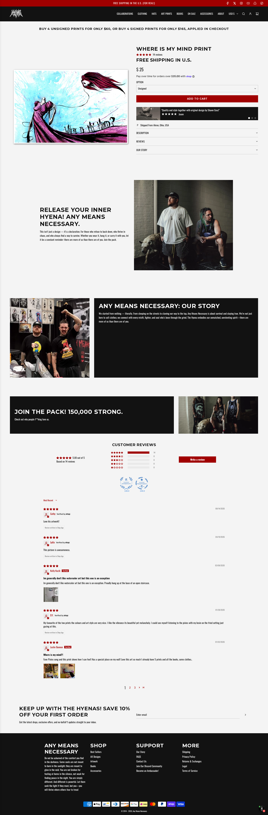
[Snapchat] (255, 3)
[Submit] (245, 714)
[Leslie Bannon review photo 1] (50, 671)
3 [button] (135, 687)
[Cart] (257, 13)
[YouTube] (248, 3)
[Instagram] (241, 3)
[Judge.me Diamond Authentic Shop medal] (126, 483)
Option (139, 82)
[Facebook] (227, 3)
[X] (234, 3)
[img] (50, 509)
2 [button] (130, 687)
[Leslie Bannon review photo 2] (67, 671)
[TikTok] (261, 3)
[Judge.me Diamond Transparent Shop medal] (142, 483)
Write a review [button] (197, 459)
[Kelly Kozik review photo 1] (50, 594)
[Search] (243, 13)
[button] (249, 118)
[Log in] (250, 13)
